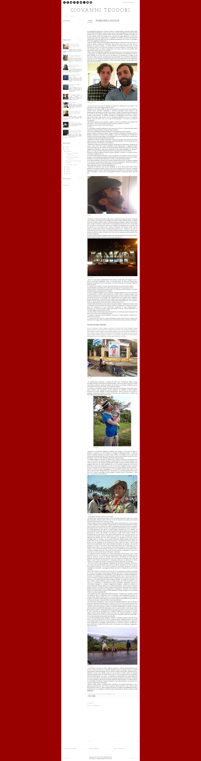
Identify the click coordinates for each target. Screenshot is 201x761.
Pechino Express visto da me (75, 94)
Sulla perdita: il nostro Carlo (74, 122)
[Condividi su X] (91, 696)
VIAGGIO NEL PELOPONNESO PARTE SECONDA (74, 75)
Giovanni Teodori (100, 10)
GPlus (74, 2)
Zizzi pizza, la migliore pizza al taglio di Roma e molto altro (75, 56)
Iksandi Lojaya (109, 758)
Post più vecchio (136, 741)
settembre (68, 151)
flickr (81, 2)
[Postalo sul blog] (90, 696)
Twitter (71, 2)
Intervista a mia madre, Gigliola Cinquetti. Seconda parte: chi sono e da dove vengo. (74, 46)
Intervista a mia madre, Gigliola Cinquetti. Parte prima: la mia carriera (75, 66)
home (66, 16)
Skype (91, 2)
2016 (66, 147)
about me (72, 16)
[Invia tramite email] (89, 696)
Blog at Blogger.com (92, 758)
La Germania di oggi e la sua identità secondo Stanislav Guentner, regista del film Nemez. (75, 113)
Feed (64, 2)
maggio (67, 169)
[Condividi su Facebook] (93, 696)
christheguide (66, 185)
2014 (66, 149)
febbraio (67, 173)
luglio (67, 167)
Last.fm (84, 2)
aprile (67, 171)
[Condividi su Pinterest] (94, 696)
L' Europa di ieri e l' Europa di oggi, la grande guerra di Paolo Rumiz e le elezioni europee (75, 131)
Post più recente (88, 741)
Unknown (97, 694)
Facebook (68, 2)
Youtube (77, 2)
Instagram (87, 2)
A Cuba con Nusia (72, 102)
